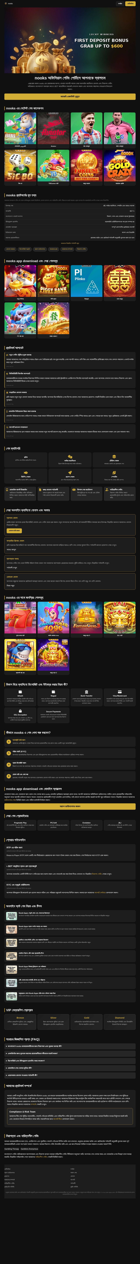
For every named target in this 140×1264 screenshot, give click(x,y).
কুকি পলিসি (74, 1187)
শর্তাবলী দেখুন (12, 568)
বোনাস (73, 1176)
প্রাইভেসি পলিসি (9, 1187)
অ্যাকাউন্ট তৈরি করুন (19, 740)
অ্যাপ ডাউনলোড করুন (70, 806)
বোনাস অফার (10, 249)
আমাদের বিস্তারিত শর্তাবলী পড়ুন (70, 243)
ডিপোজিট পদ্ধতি (24, 249)
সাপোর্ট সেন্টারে (100, 893)
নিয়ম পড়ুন (10, 586)
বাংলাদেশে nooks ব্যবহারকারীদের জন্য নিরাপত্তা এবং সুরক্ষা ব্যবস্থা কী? (35, 1046)
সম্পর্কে (33, 1104)
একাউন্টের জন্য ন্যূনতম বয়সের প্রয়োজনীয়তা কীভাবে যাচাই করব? (33, 1053)
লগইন (120, 4)
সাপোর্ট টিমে (57, 1119)
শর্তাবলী (73, 1184)
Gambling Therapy (11, 1149)
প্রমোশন (6, 1176)
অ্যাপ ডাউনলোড (40, 249)
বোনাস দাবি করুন (14, 531)
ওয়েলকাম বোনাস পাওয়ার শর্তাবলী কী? (23, 1075)
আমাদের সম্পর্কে (67, 249)
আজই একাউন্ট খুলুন (70, 96)
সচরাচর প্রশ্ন (53, 249)
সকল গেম (74, 1173)
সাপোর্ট (73, 1180)
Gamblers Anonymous (29, 1149)
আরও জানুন (11, 550)
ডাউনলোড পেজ (10, 800)
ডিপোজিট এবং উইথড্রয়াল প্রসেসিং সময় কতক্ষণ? (26, 1061)
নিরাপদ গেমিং (81, 249)
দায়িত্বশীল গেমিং (41, 1157)
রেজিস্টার (130, 4)
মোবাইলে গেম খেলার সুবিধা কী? (20, 1068)
